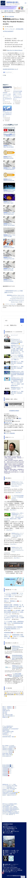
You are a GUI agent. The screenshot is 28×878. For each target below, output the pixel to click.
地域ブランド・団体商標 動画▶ (9, 747)
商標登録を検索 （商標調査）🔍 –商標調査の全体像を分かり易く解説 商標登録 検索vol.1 (14, 606)
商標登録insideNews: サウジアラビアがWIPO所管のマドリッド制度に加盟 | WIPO (17, 535)
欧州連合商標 (19, 29)
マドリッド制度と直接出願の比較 (9, 788)
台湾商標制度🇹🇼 (5, 775)
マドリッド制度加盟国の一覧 (8, 787)
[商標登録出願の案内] (3, 3)
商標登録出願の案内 (12, 2)
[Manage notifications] (3, 873)
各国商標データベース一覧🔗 (8, 789)
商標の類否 (4, 712)
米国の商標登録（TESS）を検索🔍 (9, 806)
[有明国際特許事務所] (14, 405)
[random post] (8, 647)
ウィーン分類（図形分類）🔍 (8, 814)
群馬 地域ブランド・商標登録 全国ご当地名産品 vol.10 (17, 363)
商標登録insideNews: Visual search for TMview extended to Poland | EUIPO (17, 667)
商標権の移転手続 (6, 710)
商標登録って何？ (6, 709)
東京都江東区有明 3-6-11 (10, 827)
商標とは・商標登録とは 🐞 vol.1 (12, 601)
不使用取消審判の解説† (7, 727)
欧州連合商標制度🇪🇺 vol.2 (7, 766)
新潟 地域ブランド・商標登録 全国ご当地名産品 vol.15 (17, 368)
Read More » (19, 492)
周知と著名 (4, 713)
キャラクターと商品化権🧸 (8, 752)
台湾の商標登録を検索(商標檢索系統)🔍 (10, 809)
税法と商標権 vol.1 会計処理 (8, 745)
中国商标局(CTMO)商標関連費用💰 (9, 793)
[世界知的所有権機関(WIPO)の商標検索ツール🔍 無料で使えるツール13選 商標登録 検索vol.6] (17, 88)
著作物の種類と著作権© (7, 753)
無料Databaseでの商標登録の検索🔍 (9, 803)
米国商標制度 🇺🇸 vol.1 (10, 632)
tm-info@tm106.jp (8, 832)
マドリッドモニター (10, 29)
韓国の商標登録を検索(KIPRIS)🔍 (9, 810)
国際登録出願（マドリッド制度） (9, 784)
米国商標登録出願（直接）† (8, 767)
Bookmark (6, 871)
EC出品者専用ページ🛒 (7, 732)
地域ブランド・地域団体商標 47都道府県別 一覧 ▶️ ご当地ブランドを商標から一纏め (14, 636)
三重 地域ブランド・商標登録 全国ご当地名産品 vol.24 (17, 393)
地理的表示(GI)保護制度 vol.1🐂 (9, 748)
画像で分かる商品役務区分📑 (8, 716)
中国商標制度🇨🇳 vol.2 (6, 773)
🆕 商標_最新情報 (9, 11)
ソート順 (6, 325)
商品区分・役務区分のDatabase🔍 (9, 795)
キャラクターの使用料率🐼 (8, 750)
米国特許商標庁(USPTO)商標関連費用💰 (10, 792)
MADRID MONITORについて (10, 69)
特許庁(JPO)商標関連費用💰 (8, 791)
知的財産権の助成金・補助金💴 (9, 736)
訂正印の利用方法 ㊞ (6, 756)
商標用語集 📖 (5, 734)
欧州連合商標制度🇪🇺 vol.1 (7, 765)
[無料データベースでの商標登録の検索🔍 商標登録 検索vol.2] (7, 108)
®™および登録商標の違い (7, 726)
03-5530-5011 (7, 831)
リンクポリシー (14, 864)
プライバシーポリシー (9, 865)
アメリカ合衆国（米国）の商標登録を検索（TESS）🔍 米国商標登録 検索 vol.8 (14, 623)
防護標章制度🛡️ (5, 730)
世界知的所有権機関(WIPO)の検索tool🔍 (10, 811)
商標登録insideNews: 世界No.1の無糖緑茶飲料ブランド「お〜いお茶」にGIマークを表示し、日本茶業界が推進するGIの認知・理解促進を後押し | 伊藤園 (14, 516)
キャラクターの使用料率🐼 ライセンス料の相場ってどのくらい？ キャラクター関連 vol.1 (13, 595)
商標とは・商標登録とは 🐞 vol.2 (9, 708)
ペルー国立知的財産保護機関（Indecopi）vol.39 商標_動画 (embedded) (17, 497)
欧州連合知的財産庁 (8, 31)
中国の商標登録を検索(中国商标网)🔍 (10, 807)
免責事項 (6, 864)
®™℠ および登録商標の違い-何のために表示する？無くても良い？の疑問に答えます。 (14, 617)
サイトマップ (14, 335)
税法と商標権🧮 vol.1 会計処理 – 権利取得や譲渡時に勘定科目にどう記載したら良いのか (14, 612)
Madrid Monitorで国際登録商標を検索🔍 (10, 813)
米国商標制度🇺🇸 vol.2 (6, 770)
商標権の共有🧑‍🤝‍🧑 (5, 717)
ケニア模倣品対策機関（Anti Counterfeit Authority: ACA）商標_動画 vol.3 (18, 675)
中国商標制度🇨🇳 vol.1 (6, 771)
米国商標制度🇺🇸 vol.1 (6, 769)
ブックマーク (8, 72)
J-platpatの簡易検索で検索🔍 (8, 805)
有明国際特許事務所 (14, 410)
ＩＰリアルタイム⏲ (6, 735)
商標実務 (6, 598)
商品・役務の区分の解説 (7, 714)
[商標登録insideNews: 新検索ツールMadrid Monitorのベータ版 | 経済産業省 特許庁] (7, 89)
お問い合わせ (8, 422)
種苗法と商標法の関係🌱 (7, 754)
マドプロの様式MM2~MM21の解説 (9, 785)
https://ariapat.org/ (9, 420)
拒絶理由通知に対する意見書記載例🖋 (10, 728)
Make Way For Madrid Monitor (14, 50)
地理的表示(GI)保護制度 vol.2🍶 (9, 749)
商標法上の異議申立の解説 (8, 731)
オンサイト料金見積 (10, 433)
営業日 (19, 418)
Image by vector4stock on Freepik (12, 868)
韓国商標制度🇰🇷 (5, 774)
